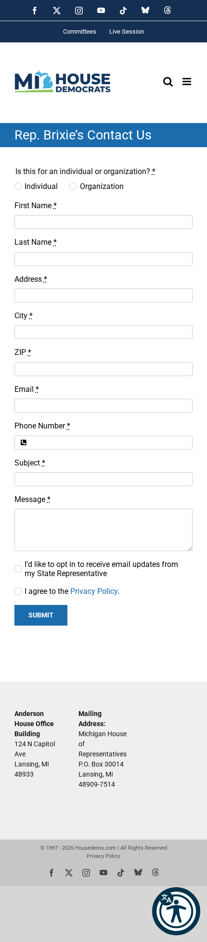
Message (32, 499)
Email (26, 389)
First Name (35, 205)
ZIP (22, 352)
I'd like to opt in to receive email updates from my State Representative (101, 569)
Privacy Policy (93, 591)
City (23, 315)
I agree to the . (72, 591)
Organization (101, 186)
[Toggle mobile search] (168, 81)
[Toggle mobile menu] (187, 81)
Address (30, 279)
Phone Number (42, 425)
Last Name (35, 242)
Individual (41, 186)
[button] (176, 911)
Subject (29, 462)
